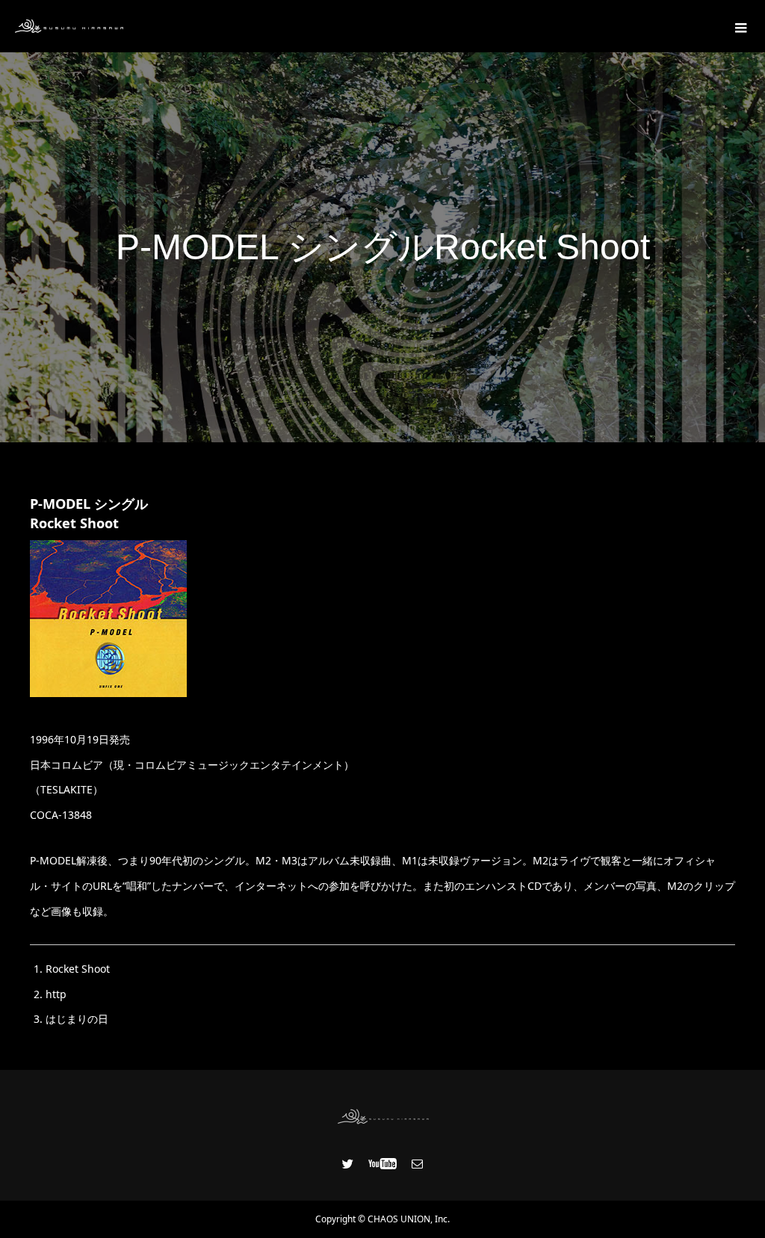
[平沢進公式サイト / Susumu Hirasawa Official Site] (69, 26)
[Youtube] (383, 1163)
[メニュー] (739, 26)
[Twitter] (348, 1163)
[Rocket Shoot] (108, 693)
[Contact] (417, 1163)
